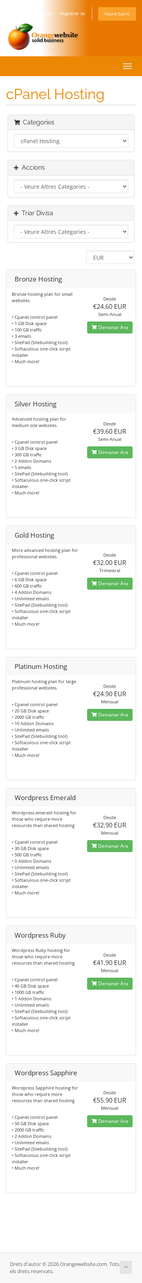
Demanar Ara (112, 327)
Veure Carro (117, 14)
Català (15, 13)
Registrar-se (72, 13)
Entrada (43, 13)
